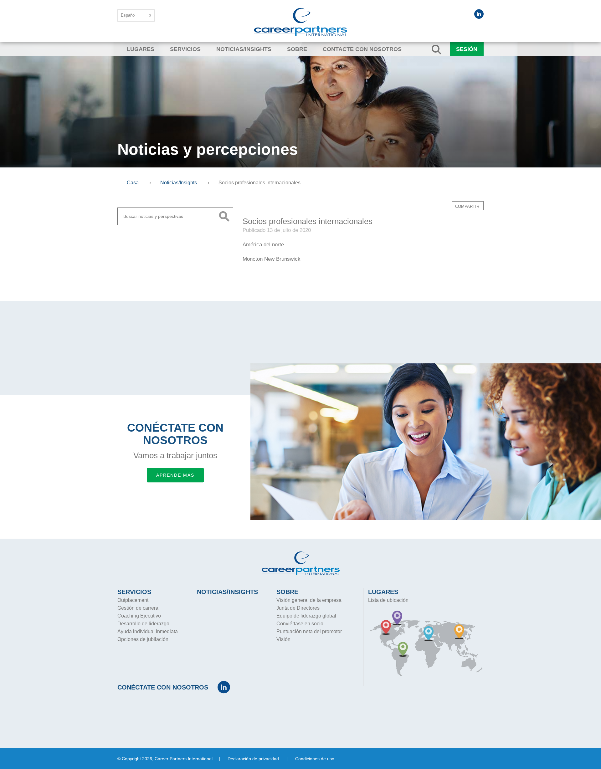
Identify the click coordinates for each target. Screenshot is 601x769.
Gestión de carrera (137, 608)
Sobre (297, 49)
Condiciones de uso (314, 758)
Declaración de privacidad (253, 758)
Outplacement (132, 600)
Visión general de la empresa (309, 600)
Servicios (185, 49)
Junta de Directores (298, 608)
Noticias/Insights (243, 49)
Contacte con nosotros (362, 49)
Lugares (140, 49)
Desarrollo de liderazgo (143, 623)
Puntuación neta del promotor (309, 631)
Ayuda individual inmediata (147, 631)
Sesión (466, 49)
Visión (283, 639)
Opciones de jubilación (142, 639)
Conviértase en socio (299, 623)
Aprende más (175, 475)
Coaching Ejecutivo (139, 615)
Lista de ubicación (388, 600)
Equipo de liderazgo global (306, 615)
